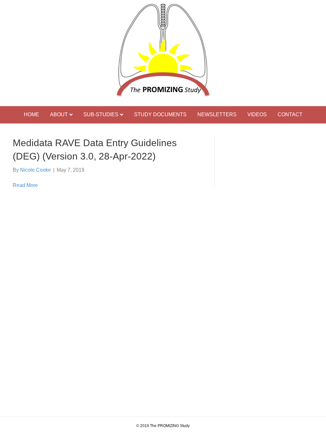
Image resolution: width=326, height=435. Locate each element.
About (59, 114)
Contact (290, 114)
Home (31, 114)
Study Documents (160, 114)
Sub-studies (100, 114)
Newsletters (217, 114)
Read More (25, 185)
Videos (257, 114)
